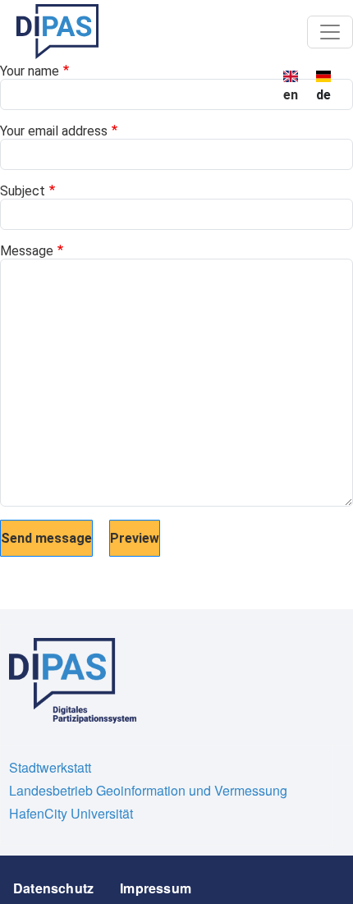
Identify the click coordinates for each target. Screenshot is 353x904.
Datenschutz (53, 888)
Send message (46, 538)
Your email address (54, 131)
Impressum (155, 888)
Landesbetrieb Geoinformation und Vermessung (148, 790)
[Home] (57, 31)
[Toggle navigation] (330, 32)
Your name (29, 71)
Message (26, 251)
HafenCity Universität (71, 813)
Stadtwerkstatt (50, 767)
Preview (134, 538)
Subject (22, 191)
